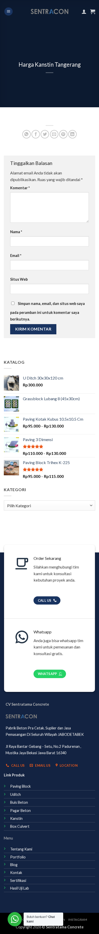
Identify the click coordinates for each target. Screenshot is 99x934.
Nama (16, 232)
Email (15, 255)
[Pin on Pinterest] (63, 134)
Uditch (15, 794)
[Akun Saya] (84, 11)
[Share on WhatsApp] (26, 134)
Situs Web (19, 279)
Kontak (16, 872)
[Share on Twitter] (45, 134)
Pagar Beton (20, 810)
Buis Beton (19, 802)
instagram (77, 919)
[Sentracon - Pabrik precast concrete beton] (50, 11)
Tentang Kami (21, 849)
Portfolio (18, 857)
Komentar (20, 188)
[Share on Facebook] (35, 134)
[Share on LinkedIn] (72, 134)
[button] (8, 11)
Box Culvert (19, 826)
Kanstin (16, 818)
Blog (14, 864)
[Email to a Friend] (54, 134)
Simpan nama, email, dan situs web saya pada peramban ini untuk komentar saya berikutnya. (47, 311)
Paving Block (20, 786)
